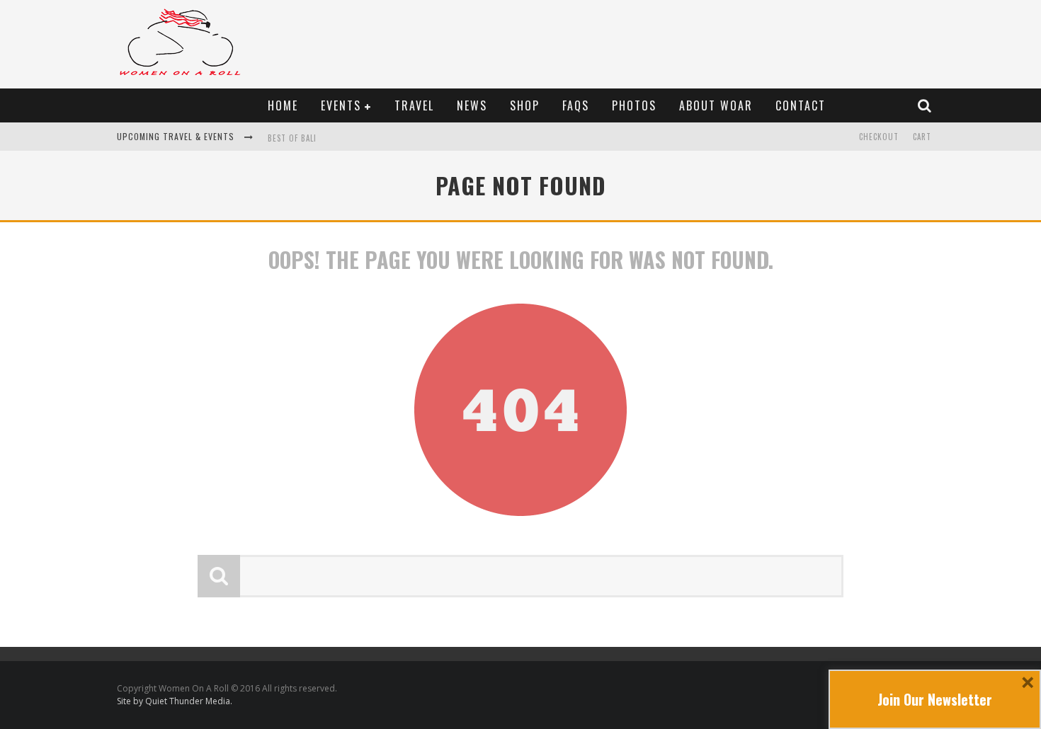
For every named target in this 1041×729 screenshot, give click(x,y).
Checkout (879, 136)
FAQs (575, 105)
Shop (525, 105)
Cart (922, 136)
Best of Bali (292, 138)
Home (283, 105)
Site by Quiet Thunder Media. (174, 701)
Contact (800, 105)
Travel (414, 105)
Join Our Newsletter (934, 699)
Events (341, 105)
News (472, 105)
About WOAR (716, 105)
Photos (634, 105)
